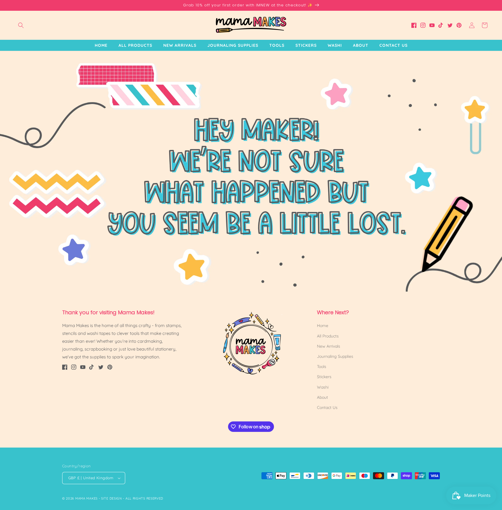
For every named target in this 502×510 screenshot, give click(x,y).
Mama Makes (86, 498)
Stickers (324, 376)
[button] (21, 25)
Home (322, 325)
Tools (321, 366)
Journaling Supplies (335, 356)
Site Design (111, 498)
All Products (328, 336)
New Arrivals (328, 346)
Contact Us (327, 407)
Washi (323, 387)
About (322, 397)
